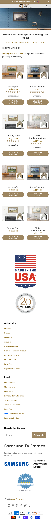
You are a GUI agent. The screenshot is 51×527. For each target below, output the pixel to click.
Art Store (7, 342)
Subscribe (39, 435)
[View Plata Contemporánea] (38, 121)
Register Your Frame (12, 369)
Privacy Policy (9, 391)
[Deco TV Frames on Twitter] (25, 505)
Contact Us (8, 337)
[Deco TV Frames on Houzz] (29, 505)
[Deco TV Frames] (25, 6)
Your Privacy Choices (16, 414)
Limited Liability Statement (14, 396)
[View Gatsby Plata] (13, 121)
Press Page (8, 364)
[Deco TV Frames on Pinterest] (17, 505)
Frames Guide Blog (11, 346)
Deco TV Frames (17, 499)
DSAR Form (8, 409)
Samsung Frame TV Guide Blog (16, 351)
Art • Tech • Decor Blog (12, 355)
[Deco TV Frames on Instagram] (9, 505)
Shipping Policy (10, 387)
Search (7, 333)
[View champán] (13, 72)
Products (7, 328)
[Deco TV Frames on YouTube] (13, 505)
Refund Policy (9, 382)
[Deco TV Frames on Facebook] (21, 505)
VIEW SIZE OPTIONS (13, 102)
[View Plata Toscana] (38, 72)
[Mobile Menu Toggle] (7, 6)
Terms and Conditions (12, 405)
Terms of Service (10, 400)
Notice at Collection (11, 418)
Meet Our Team (10, 360)
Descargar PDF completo (12, 53)
